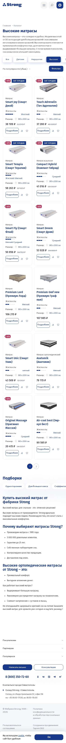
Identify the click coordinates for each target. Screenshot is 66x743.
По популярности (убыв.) (15, 69)
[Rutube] (60, 676)
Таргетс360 (38, 728)
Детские (20, 59)
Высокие (53, 59)
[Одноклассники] (38, 676)
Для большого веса (38, 486)
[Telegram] (54, 676)
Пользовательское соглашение (12, 726)
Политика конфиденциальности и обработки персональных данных (46, 713)
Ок (49, 737)
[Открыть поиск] (44, 5)
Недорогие (36, 59)
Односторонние (13, 486)
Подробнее (12, 130)
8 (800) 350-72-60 (17, 677)
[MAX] (49, 676)
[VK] (43, 676)
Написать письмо (17, 667)
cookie (21, 735)
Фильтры (56, 68)
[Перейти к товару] (17, 107)
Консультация (49, 667)
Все (7, 59)
